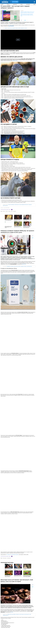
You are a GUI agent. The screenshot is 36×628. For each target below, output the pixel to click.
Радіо (34, 4)
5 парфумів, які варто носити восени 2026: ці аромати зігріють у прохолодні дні (19, 266)
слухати (15, 1)
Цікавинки (9, 558)
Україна (14, 211)
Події (7, 211)
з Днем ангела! (14, 60)
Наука (9, 211)
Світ (11, 211)
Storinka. (12, 612)
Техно (21, 4)
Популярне (28, 4)
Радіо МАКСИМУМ (6, 207)
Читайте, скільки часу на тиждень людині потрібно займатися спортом (16, 28)
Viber (11, 209)
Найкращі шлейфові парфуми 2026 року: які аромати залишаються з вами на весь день (27, 12)
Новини (2, 4)
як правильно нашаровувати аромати (12, 554)
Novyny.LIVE (24, 264)
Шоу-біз (8, 4)
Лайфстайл (15, 4)
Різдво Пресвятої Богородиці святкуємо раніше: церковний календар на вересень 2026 (27, 15)
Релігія (4, 211)
